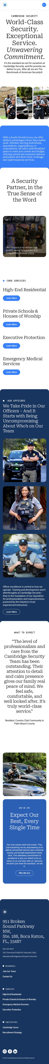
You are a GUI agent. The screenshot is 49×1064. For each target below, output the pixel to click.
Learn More (11, 298)
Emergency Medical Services (16, 1004)
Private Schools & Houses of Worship (19, 999)
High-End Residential (12, 994)
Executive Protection (12, 1009)
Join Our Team (9, 971)
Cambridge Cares (10, 1027)
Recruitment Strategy (12, 1032)
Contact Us (7, 976)
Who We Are (24, 873)
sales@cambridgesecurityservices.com (20, 956)
